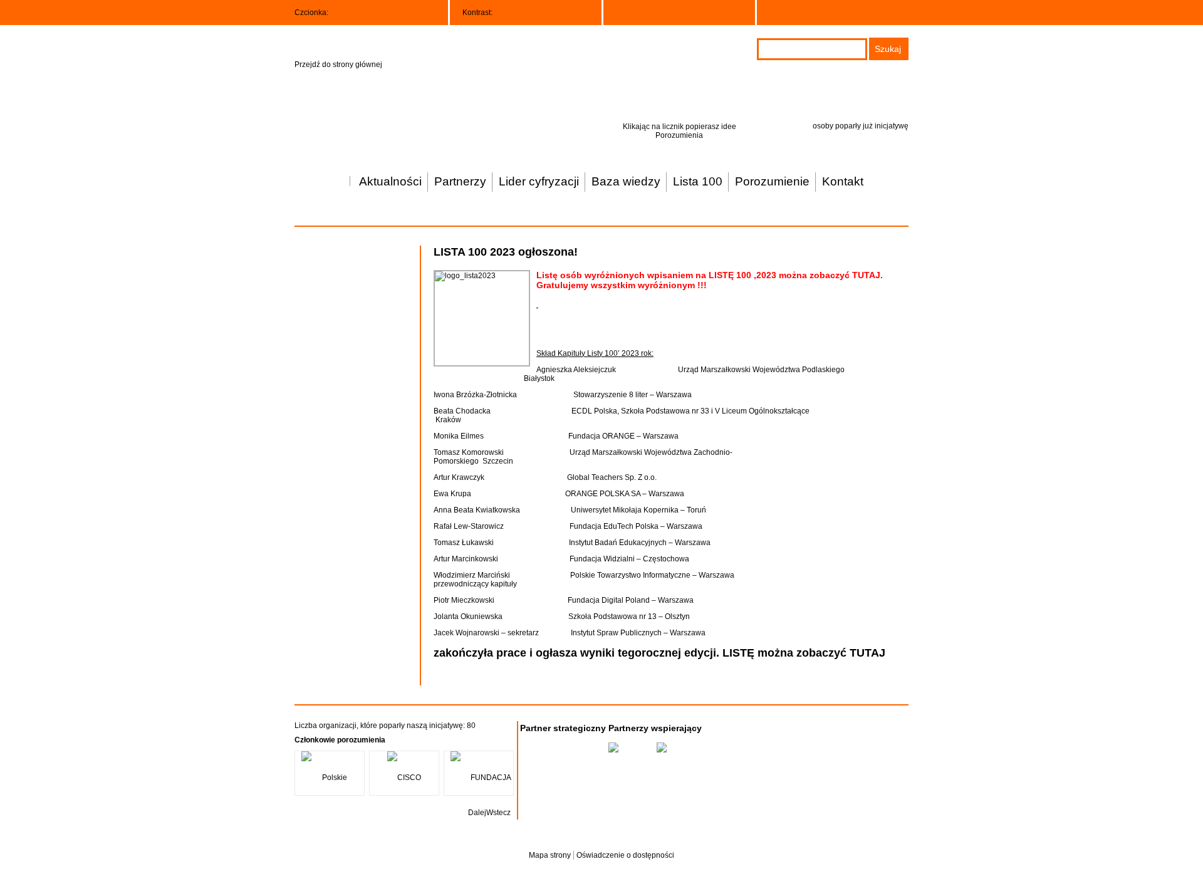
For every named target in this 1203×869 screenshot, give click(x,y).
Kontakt (842, 181)
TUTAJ (866, 275)
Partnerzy (460, 181)
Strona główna (337, 176)
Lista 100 (697, 181)
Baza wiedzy (625, 181)
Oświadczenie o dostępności (625, 855)
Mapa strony (550, 855)
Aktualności (390, 181)
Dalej (477, 812)
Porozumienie (772, 181)
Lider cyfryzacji (539, 181)
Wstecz (498, 812)
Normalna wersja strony (503, 12)
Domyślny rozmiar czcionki (335, 13)
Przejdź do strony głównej (338, 64)
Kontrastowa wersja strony (523, 12)
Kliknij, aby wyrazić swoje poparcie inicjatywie (677, 96)
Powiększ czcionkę (351, 13)
